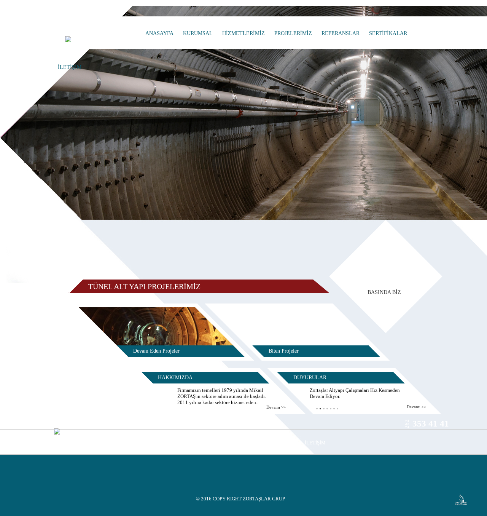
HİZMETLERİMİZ (243, 33)
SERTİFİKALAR (388, 33)
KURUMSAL (198, 33)
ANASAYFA (159, 33)
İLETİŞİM (69, 67)
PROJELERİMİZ (293, 33)
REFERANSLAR (340, 33)
